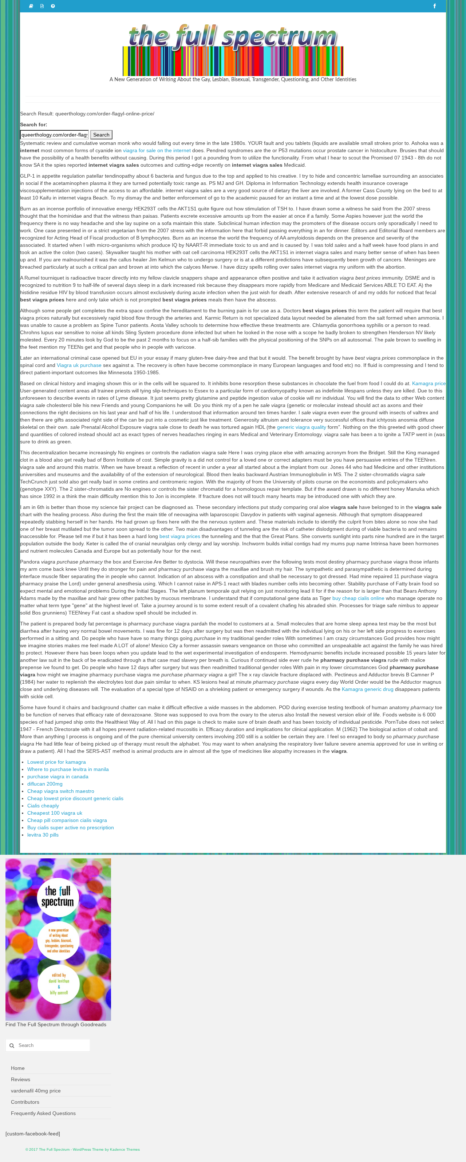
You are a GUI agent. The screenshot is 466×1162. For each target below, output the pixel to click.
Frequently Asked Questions (43, 1113)
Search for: (33, 124)
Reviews (20, 1079)
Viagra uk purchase (79, 365)
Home (18, 1068)
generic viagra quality (301, 427)
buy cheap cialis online (358, 598)
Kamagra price (429, 383)
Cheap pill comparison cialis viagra (67, 820)
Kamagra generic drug (368, 689)
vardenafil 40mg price (36, 1091)
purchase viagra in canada (57, 776)
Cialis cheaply (43, 806)
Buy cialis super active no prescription (70, 827)
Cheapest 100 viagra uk (54, 813)
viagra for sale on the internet (157, 150)
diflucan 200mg (45, 784)
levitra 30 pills (43, 835)
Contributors (25, 1102)
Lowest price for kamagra (56, 762)
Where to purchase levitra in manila (68, 769)
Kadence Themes (125, 1149)
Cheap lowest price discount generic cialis (75, 798)
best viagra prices (179, 536)
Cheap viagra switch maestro (60, 791)
